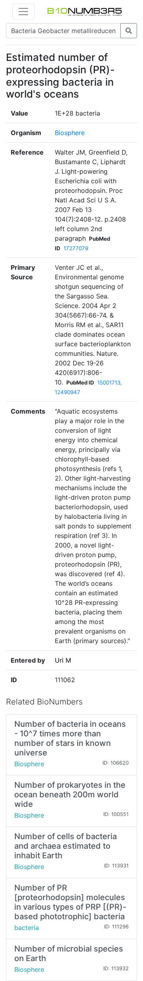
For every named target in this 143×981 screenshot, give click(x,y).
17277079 (76, 248)
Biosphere (70, 133)
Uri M (63, 660)
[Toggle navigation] (23, 12)
